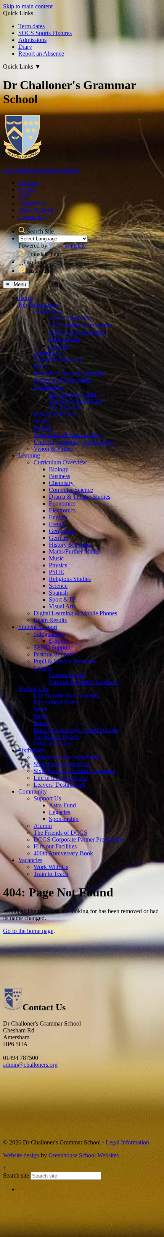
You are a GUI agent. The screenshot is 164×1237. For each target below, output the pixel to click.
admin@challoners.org (30, 1064)
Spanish (58, 592)
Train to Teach (51, 874)
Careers (43, 668)
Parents (27, 189)
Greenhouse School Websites (83, 1155)
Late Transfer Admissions (79, 325)
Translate (75, 245)
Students (28, 182)
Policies (43, 428)
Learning (29, 455)
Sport (40, 709)
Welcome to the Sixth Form (67, 757)
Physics (58, 565)
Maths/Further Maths (74, 551)
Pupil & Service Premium (64, 661)
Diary (25, 46)
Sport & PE (63, 599)
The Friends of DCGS (60, 832)
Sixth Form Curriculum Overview (74, 771)
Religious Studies (70, 579)
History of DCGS (55, 414)
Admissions (32, 40)
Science (58, 585)
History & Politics (70, 544)
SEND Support (52, 647)
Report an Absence (41, 53)
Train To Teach (36, 210)
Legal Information (127, 1142)
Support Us (32, 203)
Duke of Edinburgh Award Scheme (76, 730)
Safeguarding (50, 634)
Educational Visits (55, 702)
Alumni (43, 826)
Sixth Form (31, 750)
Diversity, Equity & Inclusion (69, 373)
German (58, 537)
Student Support (37, 627)
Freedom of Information (62, 380)
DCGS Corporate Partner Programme (79, 839)
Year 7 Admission (70, 318)
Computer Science (71, 489)
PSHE (56, 572)
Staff (24, 196)
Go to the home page (28, 931)
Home (25, 297)
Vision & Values (53, 448)
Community (32, 791)
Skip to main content (28, 6)
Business (59, 476)
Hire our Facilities (55, 846)
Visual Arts (62, 606)
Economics (62, 503)
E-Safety (59, 640)
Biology (58, 469)
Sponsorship (64, 819)
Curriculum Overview (60, 462)
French (57, 524)
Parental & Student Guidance (84, 682)
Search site (16, 1175)
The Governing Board (75, 400)
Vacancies (30, 860)
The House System (56, 736)
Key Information (38, 304)
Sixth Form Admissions (77, 332)
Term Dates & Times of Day (68, 435)
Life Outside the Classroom (67, 695)
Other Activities (52, 743)
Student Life (33, 688)
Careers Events (67, 675)
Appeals (59, 345)
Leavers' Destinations (59, 784)
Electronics (62, 510)
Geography (62, 531)
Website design (21, 1155)
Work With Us (51, 867)
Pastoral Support (53, 654)
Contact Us (31, 217)
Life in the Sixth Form (60, 778)
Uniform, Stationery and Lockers (73, 441)
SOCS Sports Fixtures (45, 33)
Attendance (47, 352)
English (58, 517)
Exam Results (50, 620)
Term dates (31, 26)
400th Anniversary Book (63, 853)
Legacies (59, 812)
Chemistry (61, 483)
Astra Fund (62, 805)
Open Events (64, 339)
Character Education (58, 359)
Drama (42, 723)
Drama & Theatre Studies (79, 496)
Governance (48, 387)
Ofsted (42, 421)
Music (56, 558)
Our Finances (65, 407)
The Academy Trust (72, 393)
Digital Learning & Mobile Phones (75, 613)
